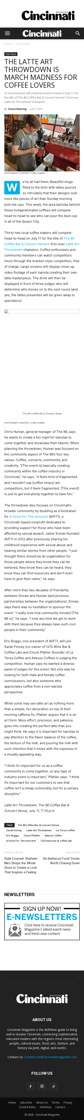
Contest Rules (27, 1107)
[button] (7, 33)
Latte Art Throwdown (38, 830)
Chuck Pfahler (32, 835)
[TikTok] (53, 1086)
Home (8, 44)
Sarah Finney (14, 830)
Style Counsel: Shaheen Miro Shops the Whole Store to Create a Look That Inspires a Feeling (20, 865)
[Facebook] (30, 1086)
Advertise (45, 1107)
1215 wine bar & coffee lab (56, 840)
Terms (55, 1102)
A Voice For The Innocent (28, 516)
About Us (42, 1102)
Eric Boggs (12, 835)
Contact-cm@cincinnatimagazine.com (50, 1057)
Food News (23, 44)
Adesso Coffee (53, 835)
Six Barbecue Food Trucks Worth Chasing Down (61, 861)
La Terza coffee (65, 830)
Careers (60, 1107)
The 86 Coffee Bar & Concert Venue (38, 825)
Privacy (68, 1102)
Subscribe (26, 1102)
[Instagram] (42, 1086)
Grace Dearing (17, 108)
